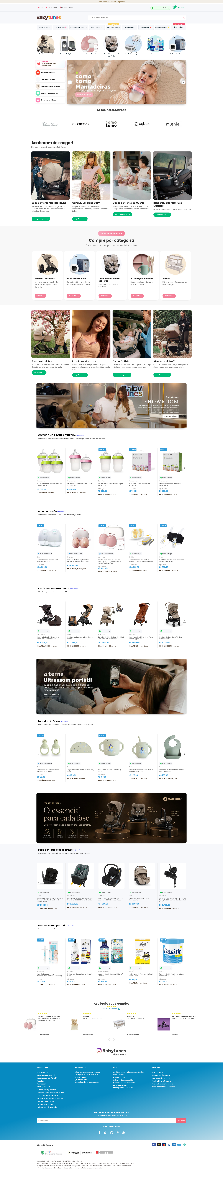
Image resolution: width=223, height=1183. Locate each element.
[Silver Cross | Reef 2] (172, 334)
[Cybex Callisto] (132, 334)
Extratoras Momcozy (84, 361)
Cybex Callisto (121, 361)
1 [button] (176, 101)
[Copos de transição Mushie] (132, 175)
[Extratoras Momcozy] (91, 334)
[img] (111, 1007)
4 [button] (183, 101)
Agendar (121, 2)
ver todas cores (122, 214)
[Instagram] (111, 1132)
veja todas (80, 375)
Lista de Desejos (67, 7)
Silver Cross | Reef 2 (164, 361)
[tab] (57, 435)
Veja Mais (80, 435)
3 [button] (181, 101)
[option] (50, 86)
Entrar (41, 7)
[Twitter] (105, 1132)
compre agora (41, 219)
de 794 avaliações (110, 1009)
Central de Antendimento (125, 1083)
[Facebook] (99, 1132)
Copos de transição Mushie (128, 202)
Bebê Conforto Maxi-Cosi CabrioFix (167, 204)
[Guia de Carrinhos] (50, 334)
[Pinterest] (117, 1132)
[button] (109, 1039)
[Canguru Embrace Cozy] (91, 175)
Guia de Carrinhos (42, 361)
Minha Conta (119, 1077)
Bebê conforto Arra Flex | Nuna (49, 202)
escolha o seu (162, 214)
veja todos (79, 219)
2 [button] (178, 101)
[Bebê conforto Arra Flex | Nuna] (50, 175)
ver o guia (39, 372)
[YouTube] (123, 1132)
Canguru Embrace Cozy (86, 202)
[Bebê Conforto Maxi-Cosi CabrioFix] (172, 175)
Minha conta (52, 7)
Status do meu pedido (124, 1080)
